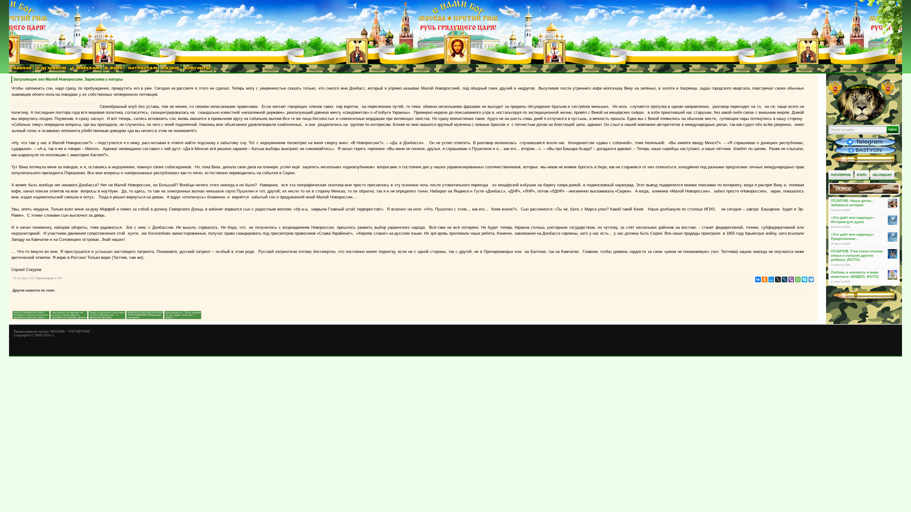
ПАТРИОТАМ (142, 68)
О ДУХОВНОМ (51, 68)
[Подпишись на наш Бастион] (865, 153)
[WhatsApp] (798, 279)
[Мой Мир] (771, 279)
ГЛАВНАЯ (21, 68)
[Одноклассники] (764, 279)
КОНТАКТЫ (197, 68)
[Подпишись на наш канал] (865, 145)
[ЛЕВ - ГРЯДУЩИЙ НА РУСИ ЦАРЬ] (861, 121)
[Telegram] (811, 279)
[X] (778, 279)
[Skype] (804, 279)
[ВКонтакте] (758, 279)
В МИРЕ (114, 68)
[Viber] (791, 279)
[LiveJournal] (784, 279)
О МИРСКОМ (85, 68)
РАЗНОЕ (171, 68)
